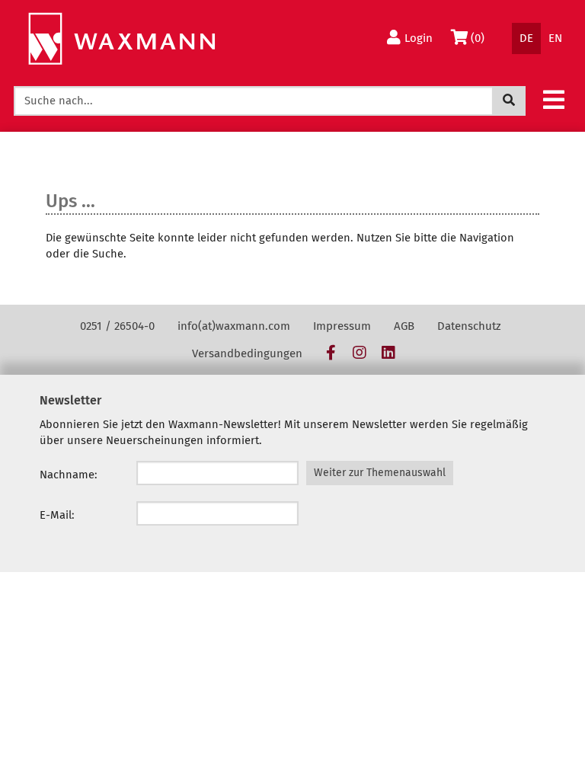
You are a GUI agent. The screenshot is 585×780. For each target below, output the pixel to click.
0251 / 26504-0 (117, 326)
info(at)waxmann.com (233, 326)
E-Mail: (57, 515)
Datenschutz (469, 326)
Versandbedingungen (247, 353)
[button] (553, 99)
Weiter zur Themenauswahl (380, 472)
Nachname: (69, 474)
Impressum (342, 326)
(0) (481, 37)
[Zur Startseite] (121, 39)
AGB (404, 326)
